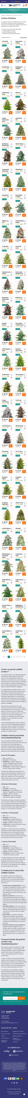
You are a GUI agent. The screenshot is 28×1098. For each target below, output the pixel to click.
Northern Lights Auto (19, 349)
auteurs (3, 1036)
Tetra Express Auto (6, 349)
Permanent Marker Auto (19, 272)
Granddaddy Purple (20, 221)
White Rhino (19, 169)
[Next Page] (22, 657)
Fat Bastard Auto (5, 93)
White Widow (19, 144)
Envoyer (21, 998)
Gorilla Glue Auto (19, 631)
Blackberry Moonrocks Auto (5, 299)
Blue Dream (19, 298)
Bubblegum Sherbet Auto (19, 606)
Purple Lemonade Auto (5, 119)
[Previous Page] (6, 657)
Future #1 (5, 41)
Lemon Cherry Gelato (6, 606)
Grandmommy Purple (6, 272)
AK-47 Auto (19, 451)
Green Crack (19, 503)
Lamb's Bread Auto (6, 631)
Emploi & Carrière (5, 1033)
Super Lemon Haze (19, 580)
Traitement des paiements (19, 1033)
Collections (8, 15)
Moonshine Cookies (19, 196)
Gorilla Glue (5, 374)
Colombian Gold (19, 554)
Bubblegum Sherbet (19, 67)
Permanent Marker (19, 42)
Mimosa (18, 92)
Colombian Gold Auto (5, 170)
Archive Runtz (6, 426)
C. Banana (5, 246)
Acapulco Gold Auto (5, 503)
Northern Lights (4, 478)
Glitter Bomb (19, 426)
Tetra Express (19, 374)
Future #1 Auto (18, 247)
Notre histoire (4, 1031)
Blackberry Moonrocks (5, 144)
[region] (14, 10)
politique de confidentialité (14, 1092)
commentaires (5, 1038)
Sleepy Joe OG (5, 221)
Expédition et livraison (18, 1031)
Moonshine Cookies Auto (19, 324)
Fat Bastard (5, 67)
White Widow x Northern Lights (6, 555)
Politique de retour (17, 1036)
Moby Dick (5, 451)
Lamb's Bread (6, 528)
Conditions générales (14, 1094)
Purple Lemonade (5, 401)
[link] (4, 657)
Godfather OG (19, 119)
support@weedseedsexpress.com (9, 1022)
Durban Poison (4, 324)
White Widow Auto (6, 580)
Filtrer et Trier (5, 37)
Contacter (15, 1042)
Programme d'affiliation (4, 1041)
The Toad (18, 400)
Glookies (18, 528)
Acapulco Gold (18, 478)
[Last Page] (24, 657)
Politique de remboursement (17, 1039)
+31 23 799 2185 (5, 1021)
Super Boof (5, 195)
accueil (3, 15)
